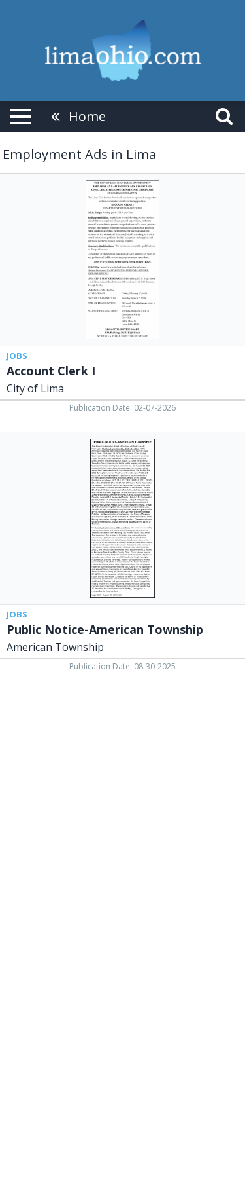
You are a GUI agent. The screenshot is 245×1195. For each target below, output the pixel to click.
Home (87, 116)
